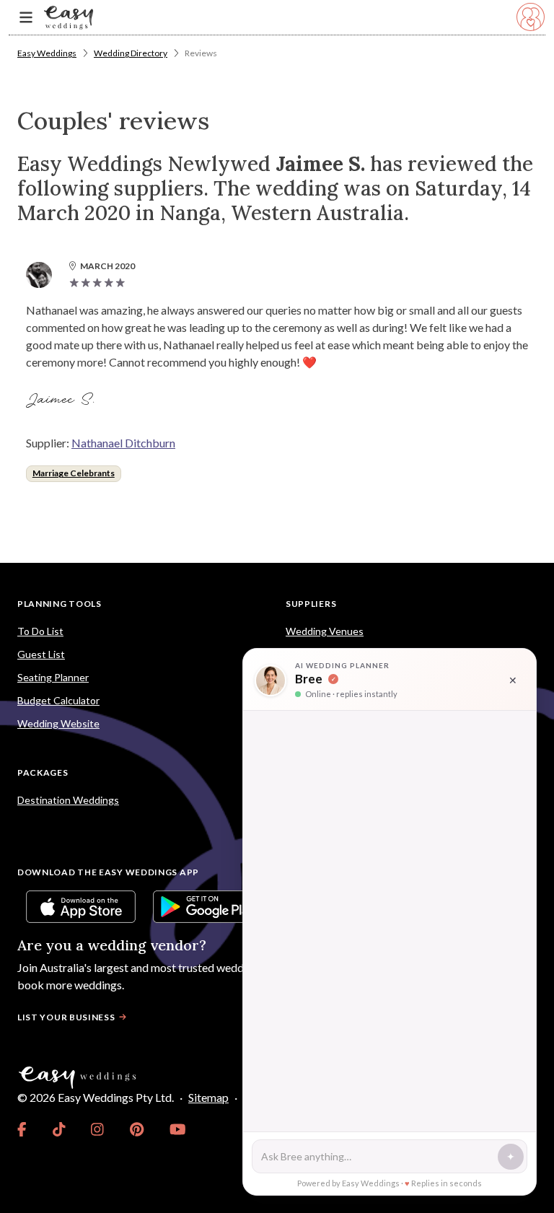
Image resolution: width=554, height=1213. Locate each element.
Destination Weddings (68, 800)
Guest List (41, 654)
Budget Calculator (58, 700)
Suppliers (311, 603)
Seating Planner (53, 677)
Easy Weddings (46, 53)
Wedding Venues (325, 631)
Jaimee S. (62, 399)
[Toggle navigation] (26, 17)
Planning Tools (59, 603)
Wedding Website (58, 723)
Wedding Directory (130, 53)
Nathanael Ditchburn (123, 443)
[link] (22, 1129)
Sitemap (208, 1097)
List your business (66, 1017)
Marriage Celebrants (73, 473)
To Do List (40, 631)
